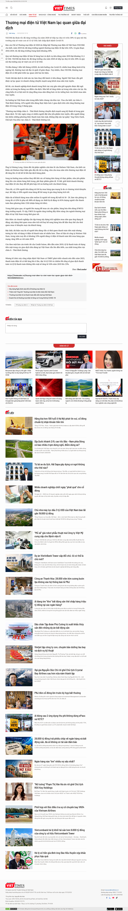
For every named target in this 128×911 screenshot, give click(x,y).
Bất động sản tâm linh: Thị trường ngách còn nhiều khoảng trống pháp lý (78, 401)
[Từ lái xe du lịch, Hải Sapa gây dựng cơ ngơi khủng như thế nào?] (107, 137)
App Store (110, 909)
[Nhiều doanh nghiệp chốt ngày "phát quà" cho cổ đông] (115, 240)
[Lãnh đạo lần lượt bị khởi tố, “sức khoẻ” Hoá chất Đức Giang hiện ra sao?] (107, 110)
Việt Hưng (12, 33)
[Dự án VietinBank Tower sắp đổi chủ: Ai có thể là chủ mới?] (19, 563)
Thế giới (86, 15)
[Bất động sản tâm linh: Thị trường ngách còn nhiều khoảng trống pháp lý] (79, 388)
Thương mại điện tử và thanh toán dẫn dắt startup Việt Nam (30, 295)
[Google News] (82, 33)
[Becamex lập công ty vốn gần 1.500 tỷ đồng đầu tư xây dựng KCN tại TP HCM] (19, 360)
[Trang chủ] (7, 15)
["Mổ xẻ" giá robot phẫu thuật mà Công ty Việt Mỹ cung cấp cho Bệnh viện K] (107, 59)
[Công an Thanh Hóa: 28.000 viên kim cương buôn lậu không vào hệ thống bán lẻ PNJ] (19, 586)
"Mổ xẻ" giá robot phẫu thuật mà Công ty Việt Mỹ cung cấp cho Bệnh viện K (104, 72)
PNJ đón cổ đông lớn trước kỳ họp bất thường (57, 692)
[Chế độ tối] (110, 8)
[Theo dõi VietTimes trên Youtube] (113, 898)
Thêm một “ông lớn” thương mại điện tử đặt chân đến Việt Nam (31, 292)
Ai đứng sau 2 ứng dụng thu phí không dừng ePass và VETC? (104, 177)
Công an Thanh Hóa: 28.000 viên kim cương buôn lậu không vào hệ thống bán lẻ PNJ (59, 580)
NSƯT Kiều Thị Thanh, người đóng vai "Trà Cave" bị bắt (109, 372)
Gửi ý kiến (82, 336)
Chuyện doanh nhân (99, 15)
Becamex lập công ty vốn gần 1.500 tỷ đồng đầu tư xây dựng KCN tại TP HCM (18, 373)
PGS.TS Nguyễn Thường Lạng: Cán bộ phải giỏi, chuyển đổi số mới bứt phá (78, 373)
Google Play (118, 909)
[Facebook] (72, 33)
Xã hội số (13, 15)
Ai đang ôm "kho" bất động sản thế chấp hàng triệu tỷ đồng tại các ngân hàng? (60, 603)
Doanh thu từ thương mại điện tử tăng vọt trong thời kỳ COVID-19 (32, 298)
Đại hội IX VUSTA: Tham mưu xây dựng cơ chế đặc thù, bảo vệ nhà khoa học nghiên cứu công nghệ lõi (109, 401)
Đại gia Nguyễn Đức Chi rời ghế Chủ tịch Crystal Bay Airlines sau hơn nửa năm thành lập (58, 671)
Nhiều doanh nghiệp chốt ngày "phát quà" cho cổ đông (101, 240)
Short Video (76, 15)
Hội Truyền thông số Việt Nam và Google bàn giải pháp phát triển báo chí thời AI (18, 401)
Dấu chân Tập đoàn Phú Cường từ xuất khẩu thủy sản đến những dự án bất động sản (59, 626)
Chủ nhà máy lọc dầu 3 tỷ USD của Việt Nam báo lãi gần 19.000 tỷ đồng (102, 253)
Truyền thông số (115, 15)
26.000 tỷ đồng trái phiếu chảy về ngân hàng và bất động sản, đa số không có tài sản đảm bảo (60, 740)
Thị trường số (63, 15)
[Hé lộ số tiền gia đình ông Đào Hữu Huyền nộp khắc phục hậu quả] (19, 860)
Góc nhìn (23, 15)
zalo (110, 898)
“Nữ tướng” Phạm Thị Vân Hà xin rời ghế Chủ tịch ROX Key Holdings (58, 786)
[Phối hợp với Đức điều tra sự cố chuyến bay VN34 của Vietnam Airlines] (19, 814)
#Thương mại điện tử (22, 305)
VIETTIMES (64, 8)
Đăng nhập (118, 7)
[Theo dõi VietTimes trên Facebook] (107, 898)
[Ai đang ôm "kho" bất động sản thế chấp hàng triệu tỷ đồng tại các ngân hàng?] (19, 609)
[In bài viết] (75, 33)
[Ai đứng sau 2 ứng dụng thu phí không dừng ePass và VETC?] (107, 164)
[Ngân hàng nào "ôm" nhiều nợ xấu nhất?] (107, 86)
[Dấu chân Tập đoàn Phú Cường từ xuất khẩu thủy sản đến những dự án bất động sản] (19, 632)
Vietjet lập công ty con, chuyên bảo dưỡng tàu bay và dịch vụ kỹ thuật (60, 649)
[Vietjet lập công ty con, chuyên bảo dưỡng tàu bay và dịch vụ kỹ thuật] (19, 654)
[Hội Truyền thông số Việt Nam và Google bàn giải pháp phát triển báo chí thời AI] (19, 388)
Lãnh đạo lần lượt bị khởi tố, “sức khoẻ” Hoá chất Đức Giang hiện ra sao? (103, 123)
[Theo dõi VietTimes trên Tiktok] (117, 898)
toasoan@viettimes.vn (112, 890)
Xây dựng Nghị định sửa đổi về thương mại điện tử (27, 289)
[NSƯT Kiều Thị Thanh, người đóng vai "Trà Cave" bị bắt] (109, 360)
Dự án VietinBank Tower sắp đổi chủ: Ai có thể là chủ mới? (58, 557)
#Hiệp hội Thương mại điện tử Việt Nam (42, 305)
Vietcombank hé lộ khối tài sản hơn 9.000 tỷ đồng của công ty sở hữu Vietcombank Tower (59, 831)
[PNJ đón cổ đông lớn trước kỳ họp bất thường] (19, 700)
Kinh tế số (32, 15)
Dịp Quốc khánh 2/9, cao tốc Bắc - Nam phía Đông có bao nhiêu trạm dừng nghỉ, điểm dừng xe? (101, 213)
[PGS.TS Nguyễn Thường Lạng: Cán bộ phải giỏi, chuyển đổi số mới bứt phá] (79, 360)
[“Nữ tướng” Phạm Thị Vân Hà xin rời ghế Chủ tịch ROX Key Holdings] (19, 792)
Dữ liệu (10, 412)
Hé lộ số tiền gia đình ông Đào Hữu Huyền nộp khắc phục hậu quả (60, 854)
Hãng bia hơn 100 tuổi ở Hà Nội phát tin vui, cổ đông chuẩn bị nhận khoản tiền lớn (101, 197)
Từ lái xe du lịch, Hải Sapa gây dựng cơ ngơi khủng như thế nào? (104, 150)
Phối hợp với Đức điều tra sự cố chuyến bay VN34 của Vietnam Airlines (59, 809)
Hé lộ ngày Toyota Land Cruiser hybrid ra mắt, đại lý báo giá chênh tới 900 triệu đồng (49, 373)
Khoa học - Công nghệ (47, 15)
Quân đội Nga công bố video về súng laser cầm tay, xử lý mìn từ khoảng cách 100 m (49, 401)
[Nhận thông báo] (106, 8)
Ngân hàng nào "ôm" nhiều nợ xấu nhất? (104, 98)
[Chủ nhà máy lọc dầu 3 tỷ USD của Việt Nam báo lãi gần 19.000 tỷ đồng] (115, 253)
